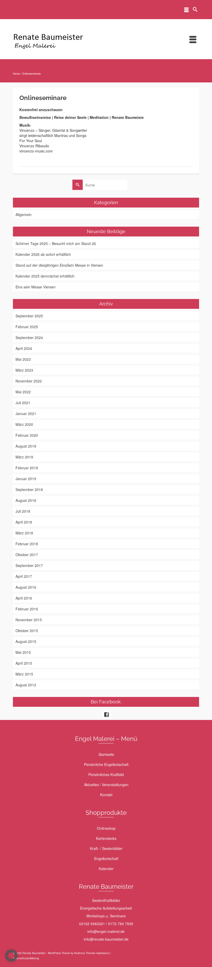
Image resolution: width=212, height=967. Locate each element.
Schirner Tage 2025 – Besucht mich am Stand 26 (56, 243)
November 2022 (29, 380)
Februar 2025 (27, 326)
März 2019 (24, 456)
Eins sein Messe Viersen (36, 286)
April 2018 (24, 522)
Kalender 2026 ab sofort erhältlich (43, 254)
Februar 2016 (27, 608)
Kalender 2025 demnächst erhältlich (45, 276)
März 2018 (24, 532)
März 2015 (24, 674)
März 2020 (24, 424)
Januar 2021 (26, 413)
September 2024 (29, 337)
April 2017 (24, 576)
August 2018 (26, 500)
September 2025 (29, 315)
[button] (11, 955)
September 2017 (29, 565)
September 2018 (29, 489)
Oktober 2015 (27, 630)
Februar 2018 (27, 543)
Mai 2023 (23, 359)
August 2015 (26, 641)
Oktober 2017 (27, 554)
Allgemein (24, 214)
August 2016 (26, 587)
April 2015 (24, 663)
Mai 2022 (23, 391)
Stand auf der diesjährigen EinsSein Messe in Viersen (59, 265)
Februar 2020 (27, 435)
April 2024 (24, 348)
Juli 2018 (23, 511)
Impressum (102, 953)
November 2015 (29, 619)
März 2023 (24, 370)
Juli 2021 (23, 402)
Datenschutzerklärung (26, 958)
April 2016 (24, 598)
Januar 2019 (26, 478)
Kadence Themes (84, 953)
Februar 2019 (27, 467)
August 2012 (26, 684)
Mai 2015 (23, 652)
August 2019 (26, 446)
